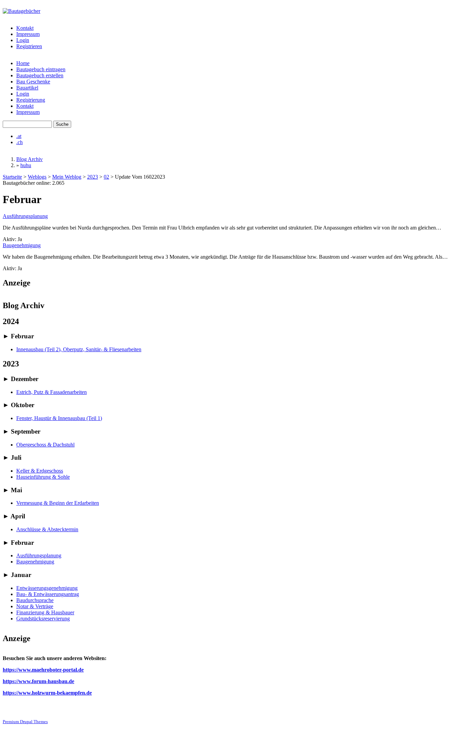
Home (22, 63)
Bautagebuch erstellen (39, 75)
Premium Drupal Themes (25, 721)
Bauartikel (27, 88)
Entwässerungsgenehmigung (47, 588)
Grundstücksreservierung (43, 618)
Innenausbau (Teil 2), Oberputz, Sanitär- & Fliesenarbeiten (78, 349)
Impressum (28, 34)
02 (106, 177)
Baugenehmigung (22, 245)
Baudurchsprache (35, 600)
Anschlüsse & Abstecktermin (47, 529)
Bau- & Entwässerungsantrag (47, 594)
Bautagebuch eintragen (40, 69)
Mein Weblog (66, 177)
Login (22, 40)
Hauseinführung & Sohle (43, 477)
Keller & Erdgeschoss (39, 471)
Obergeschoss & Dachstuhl (45, 444)
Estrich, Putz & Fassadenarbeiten (51, 392)
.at (18, 136)
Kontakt (25, 28)
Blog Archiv (29, 159)
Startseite (12, 177)
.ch (19, 142)
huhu (25, 165)
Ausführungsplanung (25, 216)
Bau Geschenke (33, 81)
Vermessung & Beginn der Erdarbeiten (57, 503)
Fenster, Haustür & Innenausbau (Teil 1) (59, 418)
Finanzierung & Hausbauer (45, 612)
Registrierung (30, 100)
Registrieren (29, 46)
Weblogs (37, 177)
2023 (92, 177)
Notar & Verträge (34, 606)
